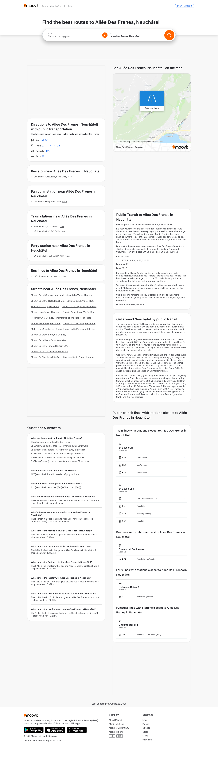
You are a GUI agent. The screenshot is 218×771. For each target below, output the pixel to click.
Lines (145, 720)
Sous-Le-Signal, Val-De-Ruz (80, 301)
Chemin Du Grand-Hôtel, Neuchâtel (47, 301)
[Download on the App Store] (55, 730)
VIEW (70, 177)
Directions (147, 740)
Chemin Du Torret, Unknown (79, 295)
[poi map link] (152, 112)
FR (119, 736)
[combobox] (74, 36)
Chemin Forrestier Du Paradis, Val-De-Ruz (76, 329)
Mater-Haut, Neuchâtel (42, 329)
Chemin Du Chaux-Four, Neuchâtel (79, 323)
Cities (145, 736)
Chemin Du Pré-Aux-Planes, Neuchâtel (49, 351)
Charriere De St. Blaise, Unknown (78, 357)
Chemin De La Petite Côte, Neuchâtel (49, 340)
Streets (146, 728)
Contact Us (56, 740)
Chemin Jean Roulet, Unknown (45, 312)
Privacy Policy (43, 740)
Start (50, 33)
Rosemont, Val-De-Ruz (42, 318)
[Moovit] (31, 6)
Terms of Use (29, 740)
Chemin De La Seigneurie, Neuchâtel (79, 306)
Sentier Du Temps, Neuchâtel (45, 306)
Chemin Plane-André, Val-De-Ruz (78, 312)
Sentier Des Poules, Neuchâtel (45, 323)
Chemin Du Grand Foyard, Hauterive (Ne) (50, 346)
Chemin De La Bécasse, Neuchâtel (47, 295)
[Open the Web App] (77, 730)
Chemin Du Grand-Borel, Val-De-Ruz (48, 335)
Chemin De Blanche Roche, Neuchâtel (73, 318)
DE (112, 736)
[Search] (169, 35)
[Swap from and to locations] (105, 35)
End (111, 33)
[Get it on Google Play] (34, 730)
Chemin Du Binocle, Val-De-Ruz (46, 357)
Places (146, 724)
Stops (145, 732)
